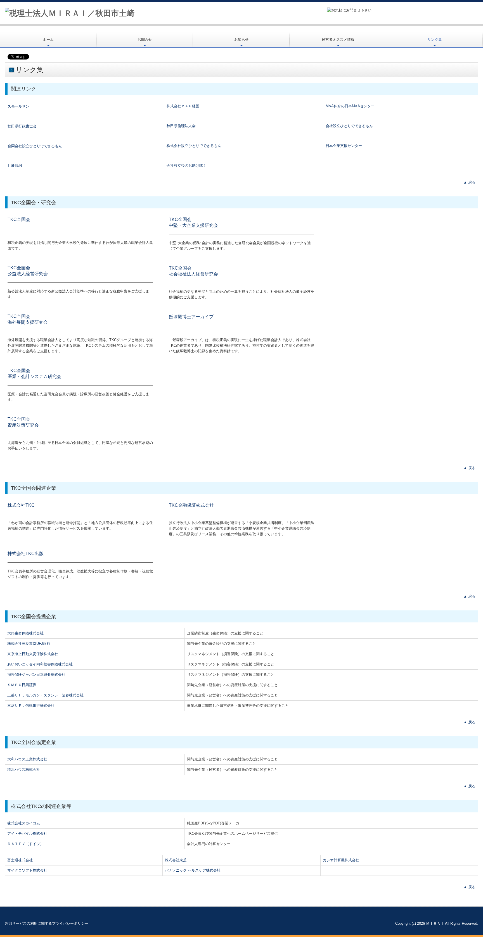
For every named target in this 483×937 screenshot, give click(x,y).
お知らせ (241, 39)
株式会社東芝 (176, 860)
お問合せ (145, 39)
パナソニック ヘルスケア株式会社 (193, 870)
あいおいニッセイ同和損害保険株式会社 (40, 664)
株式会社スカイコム (23, 823)
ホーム (48, 39)
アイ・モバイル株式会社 (27, 833)
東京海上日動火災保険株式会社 (32, 654)
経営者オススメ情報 (338, 39)
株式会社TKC (21, 505)
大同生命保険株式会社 (25, 633)
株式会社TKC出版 (26, 553)
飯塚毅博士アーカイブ (191, 316)
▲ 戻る (469, 182)
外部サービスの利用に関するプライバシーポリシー (46, 923)
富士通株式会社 (20, 860)
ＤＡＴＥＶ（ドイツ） (25, 844)
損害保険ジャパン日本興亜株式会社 (36, 674)
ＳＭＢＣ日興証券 (21, 685)
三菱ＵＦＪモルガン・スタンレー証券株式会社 (45, 695)
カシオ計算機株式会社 (341, 860)
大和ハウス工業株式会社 (27, 759)
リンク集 (434, 39)
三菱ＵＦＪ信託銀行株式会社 (31, 705)
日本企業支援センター (344, 146)
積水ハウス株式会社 (23, 769)
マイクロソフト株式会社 (27, 870)
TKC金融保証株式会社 (191, 505)
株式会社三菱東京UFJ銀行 (28, 643)
